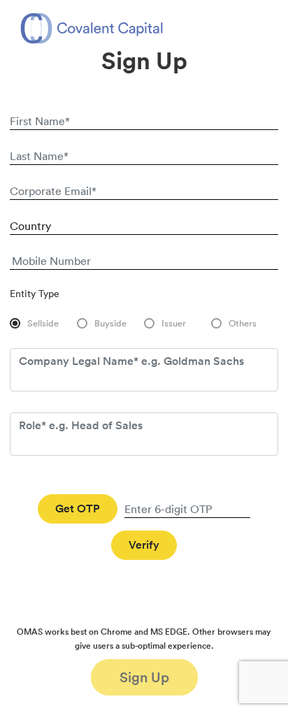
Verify (144, 545)
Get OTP (77, 508)
